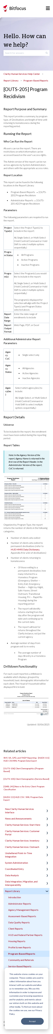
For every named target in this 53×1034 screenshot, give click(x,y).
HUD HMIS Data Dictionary (25, 549)
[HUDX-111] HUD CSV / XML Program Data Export (23, 798)
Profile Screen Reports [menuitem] (19, 947)
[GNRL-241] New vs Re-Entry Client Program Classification (24, 788)
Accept (32, 1021)
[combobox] (24, 53)
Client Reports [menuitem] (15, 928)
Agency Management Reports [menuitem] (23, 909)
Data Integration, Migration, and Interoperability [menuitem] (21, 883)
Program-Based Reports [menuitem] (21, 953)
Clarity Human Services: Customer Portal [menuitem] (22, 833)
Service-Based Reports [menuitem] (19, 966)
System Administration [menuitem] (16, 862)
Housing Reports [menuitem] (16, 941)
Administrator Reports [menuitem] (19, 903)
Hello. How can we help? (25, 40)
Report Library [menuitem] (12, 891)
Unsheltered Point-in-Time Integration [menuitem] (18, 855)
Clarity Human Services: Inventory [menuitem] (22, 840)
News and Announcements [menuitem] (18, 818)
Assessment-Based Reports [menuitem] (22, 916)
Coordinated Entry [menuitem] (14, 868)
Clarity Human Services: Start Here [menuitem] (22, 824)
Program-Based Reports (35, 80)
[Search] (46, 53)
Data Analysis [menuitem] (12, 875)
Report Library (11, 80)
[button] (47, 809)
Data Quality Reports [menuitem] (19, 922)
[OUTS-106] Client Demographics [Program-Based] (24, 770)
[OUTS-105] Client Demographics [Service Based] (26, 779)
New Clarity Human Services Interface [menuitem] (19, 810)
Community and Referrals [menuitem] (21, 959)
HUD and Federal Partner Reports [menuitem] (25, 935)
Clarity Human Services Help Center (22, 73)
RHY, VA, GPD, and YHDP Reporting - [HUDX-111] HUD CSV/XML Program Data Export (26, 759)
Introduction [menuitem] (14, 897)
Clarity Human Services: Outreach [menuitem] (22, 846)
